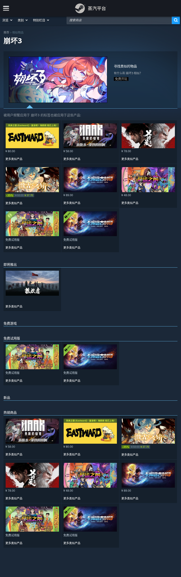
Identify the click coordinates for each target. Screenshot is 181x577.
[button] (7, 20)
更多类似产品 (13, 159)
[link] (32, 195)
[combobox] (119, 20)
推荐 (6, 32)
